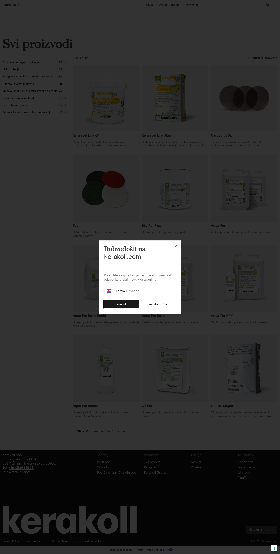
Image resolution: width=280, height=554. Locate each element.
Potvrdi (121, 304)
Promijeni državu (158, 304)
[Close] (176, 246)
